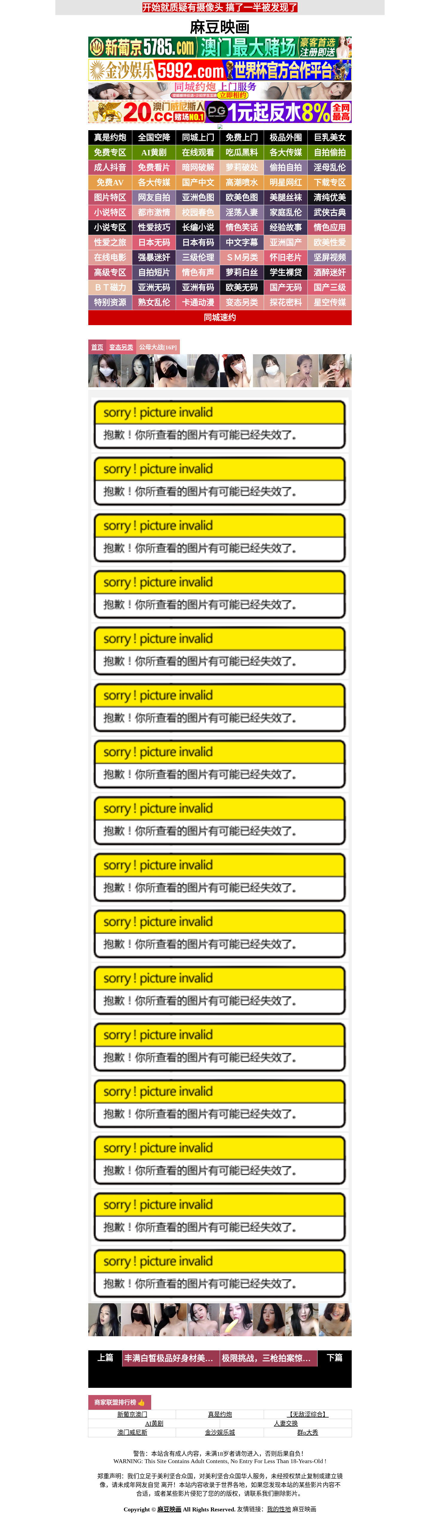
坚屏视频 (330, 257)
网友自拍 (154, 197)
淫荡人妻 (242, 212)
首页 (97, 347)
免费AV (110, 182)
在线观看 (198, 152)
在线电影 (110, 257)
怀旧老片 (286, 257)
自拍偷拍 (330, 152)
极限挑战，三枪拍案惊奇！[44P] (280, 1358)
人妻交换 (286, 1423)
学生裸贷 (286, 272)
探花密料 (286, 302)
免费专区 (110, 152)
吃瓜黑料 (242, 152)
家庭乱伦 (286, 212)
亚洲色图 (198, 197)
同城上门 (198, 137)
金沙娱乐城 (220, 1432)
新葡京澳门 (132, 1414)
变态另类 (242, 302)
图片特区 (110, 197)
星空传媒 (330, 302)
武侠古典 (330, 212)
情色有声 (198, 272)
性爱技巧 (154, 227)
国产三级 (330, 287)
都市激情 (154, 212)
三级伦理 (198, 257)
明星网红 (286, 182)
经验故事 (286, 227)
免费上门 (242, 137)
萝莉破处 (242, 167)
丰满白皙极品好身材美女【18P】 (183, 1358)
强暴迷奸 (154, 257)
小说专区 (110, 227)
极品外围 (286, 137)
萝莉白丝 (242, 272)
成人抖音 (110, 167)
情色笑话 (242, 227)
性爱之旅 (110, 242)
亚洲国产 (286, 242)
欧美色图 (242, 197)
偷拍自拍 (286, 167)
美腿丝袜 (286, 197)
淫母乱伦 (330, 167)
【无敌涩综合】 (308, 1414)
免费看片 (154, 167)
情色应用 (330, 227)
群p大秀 (307, 1432)
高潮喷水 (242, 182)
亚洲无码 (154, 287)
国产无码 (286, 287)
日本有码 (198, 242)
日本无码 (154, 242)
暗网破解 (198, 167)
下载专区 (330, 182)
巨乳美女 (330, 137)
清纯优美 (330, 197)
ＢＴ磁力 (110, 287)
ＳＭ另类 (242, 257)
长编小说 (198, 227)
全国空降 (154, 137)
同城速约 (220, 317)
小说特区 (110, 212)
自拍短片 (154, 272)
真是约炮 (110, 137)
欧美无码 (242, 287)
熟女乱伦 (154, 302)
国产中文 (198, 182)
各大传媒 (286, 152)
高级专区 (110, 272)
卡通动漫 (198, 302)
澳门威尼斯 (132, 1432)
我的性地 (279, 1509)
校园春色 (198, 212)
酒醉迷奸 (330, 272)
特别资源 (110, 302)
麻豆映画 (220, 27)
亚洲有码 (198, 287)
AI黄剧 (154, 152)
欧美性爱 (330, 242)
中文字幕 (242, 242)
